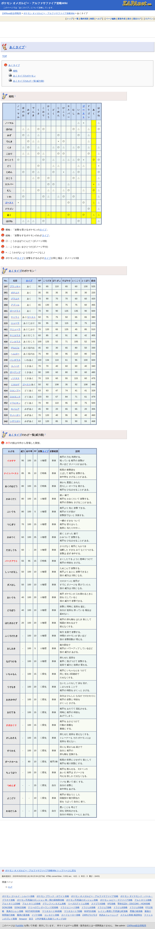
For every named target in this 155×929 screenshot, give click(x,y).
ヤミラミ (15, 317)
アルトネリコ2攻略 (11, 903)
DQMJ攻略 (7, 907)
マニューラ (15, 329)
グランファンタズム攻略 (54, 903)
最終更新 (84, 19)
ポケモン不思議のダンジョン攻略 (82, 900)
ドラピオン (15, 403)
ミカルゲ (15, 384)
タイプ (43, 229)
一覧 (77, 19)
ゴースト (9, 202)
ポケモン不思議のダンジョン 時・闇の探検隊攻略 (40, 900)
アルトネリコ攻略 (143, 900)
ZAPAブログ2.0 (89, 915)
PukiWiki (19, 925)
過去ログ (137, 19)
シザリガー (15, 421)
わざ (10, 887)
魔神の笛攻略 (23, 915)
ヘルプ (99, 19)
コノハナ (15, 366)
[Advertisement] (77, 29)
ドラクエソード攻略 (69, 907)
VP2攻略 (111, 903)
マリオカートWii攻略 (52, 911)
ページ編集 (111, 19)
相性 (15, 71)
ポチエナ (15, 292)
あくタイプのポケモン (24, 76)
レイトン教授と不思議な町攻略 (113, 911)
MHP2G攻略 (90, 911)
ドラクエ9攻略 (136, 907)
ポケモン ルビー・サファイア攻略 (116, 900)
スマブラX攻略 (98, 903)
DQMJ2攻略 (20, 907)
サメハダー (15, 415)
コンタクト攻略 (51, 915)
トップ (70, 19)
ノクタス (15, 378)
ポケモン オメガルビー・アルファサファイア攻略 (94, 896)
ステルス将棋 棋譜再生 (131, 915)
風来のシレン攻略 (14, 911)
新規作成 (121, 19)
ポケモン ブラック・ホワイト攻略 (53, 896)
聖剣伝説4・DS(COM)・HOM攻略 (134, 903)
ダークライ (15, 311)
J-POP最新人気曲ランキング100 (50, 919)
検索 (92, 19)
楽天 (31, 919)
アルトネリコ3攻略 (31, 903)
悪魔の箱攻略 (136, 911)
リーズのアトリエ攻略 (78, 903)
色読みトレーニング (108, 915)
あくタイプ (17, 47)
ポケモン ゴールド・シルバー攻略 (18, 896)
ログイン (149, 19)
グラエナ (15, 298)
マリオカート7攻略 (73, 911)
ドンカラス (15, 341)
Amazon (23, 919)
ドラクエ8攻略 (120, 907)
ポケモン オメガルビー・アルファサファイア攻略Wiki (34, 3)
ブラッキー (15, 286)
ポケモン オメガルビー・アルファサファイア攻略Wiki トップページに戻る (40, 870)
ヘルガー (15, 354)
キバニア (15, 409)
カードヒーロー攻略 (70, 915)
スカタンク (15, 397)
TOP (4, 56)
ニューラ (15, 323)
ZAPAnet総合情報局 (11, 13)
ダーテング (15, 372)
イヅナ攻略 (37, 915)
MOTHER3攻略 (32, 911)
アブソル (15, 305)
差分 (129, 19)
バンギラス (15, 360)
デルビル (15, 348)
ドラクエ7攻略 (104, 907)
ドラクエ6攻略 (89, 907)
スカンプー (15, 390)
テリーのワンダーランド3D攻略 (43, 907)
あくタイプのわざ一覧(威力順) (28, 81)
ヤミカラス (15, 335)
